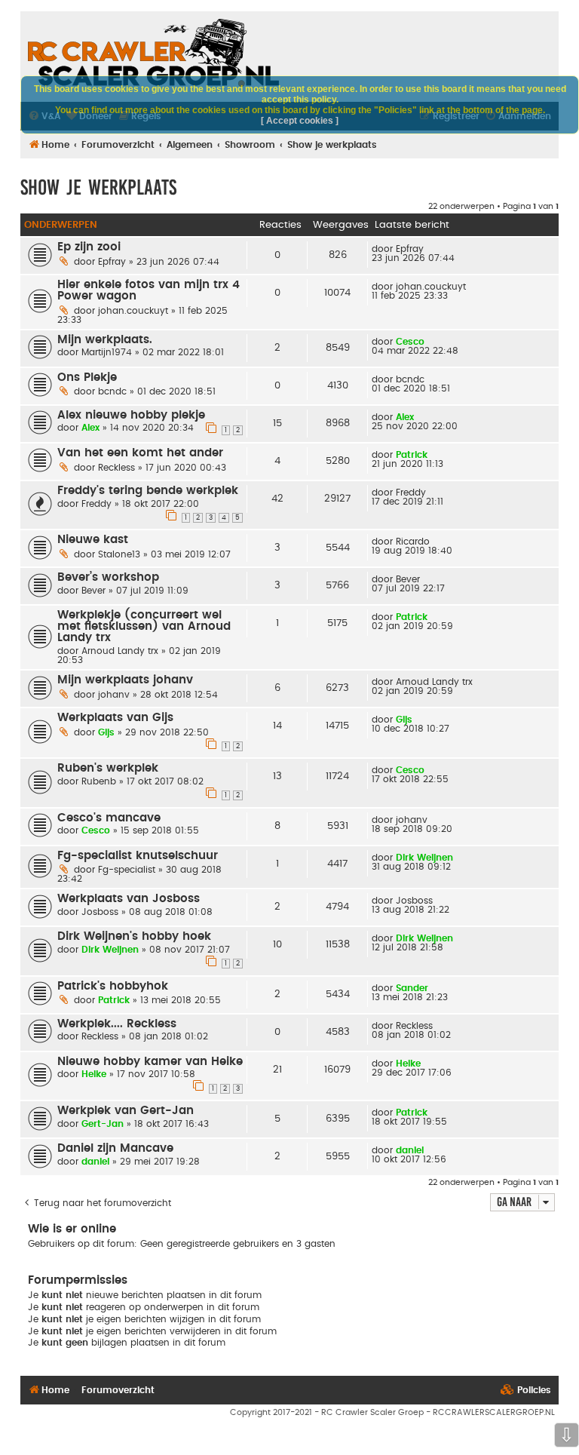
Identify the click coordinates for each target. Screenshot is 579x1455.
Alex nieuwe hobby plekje (131, 415)
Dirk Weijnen (424, 857)
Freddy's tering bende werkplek (147, 490)
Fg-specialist (126, 869)
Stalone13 (119, 554)
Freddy (96, 503)
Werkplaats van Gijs (115, 717)
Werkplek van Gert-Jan (125, 1110)
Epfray (112, 261)
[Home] (153, 52)
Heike (93, 1074)
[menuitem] (526, 1390)
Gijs (106, 732)
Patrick (411, 454)
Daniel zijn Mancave (115, 1148)
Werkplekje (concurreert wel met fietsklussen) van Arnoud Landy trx (144, 626)
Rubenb (98, 781)
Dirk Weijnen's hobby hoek (134, 936)
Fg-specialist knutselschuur (137, 855)
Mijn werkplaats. (104, 339)
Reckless (116, 467)
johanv (114, 694)
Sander (412, 988)
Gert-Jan (102, 1123)
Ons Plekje (87, 377)
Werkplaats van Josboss (128, 898)
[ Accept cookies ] (300, 120)
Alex (90, 427)
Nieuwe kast (92, 539)
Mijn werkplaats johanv (125, 680)
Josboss (99, 911)
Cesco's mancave (109, 818)
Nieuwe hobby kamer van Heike (150, 1061)
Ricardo (413, 541)
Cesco (410, 341)
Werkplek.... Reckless (116, 1024)
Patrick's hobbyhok (112, 986)
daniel (95, 1161)
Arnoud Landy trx (119, 650)
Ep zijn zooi (89, 247)
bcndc (112, 391)
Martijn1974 (106, 352)
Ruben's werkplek (107, 768)
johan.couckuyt (133, 310)
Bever (93, 590)
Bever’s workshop (108, 577)
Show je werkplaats (98, 187)
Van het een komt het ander (140, 453)
